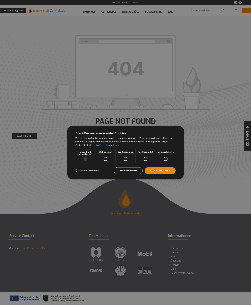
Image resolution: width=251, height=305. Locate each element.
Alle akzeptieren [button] (160, 170)
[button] (87, 170)
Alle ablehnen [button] (128, 170)
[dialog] (125, 152)
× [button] (179, 129)
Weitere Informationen (107, 145)
